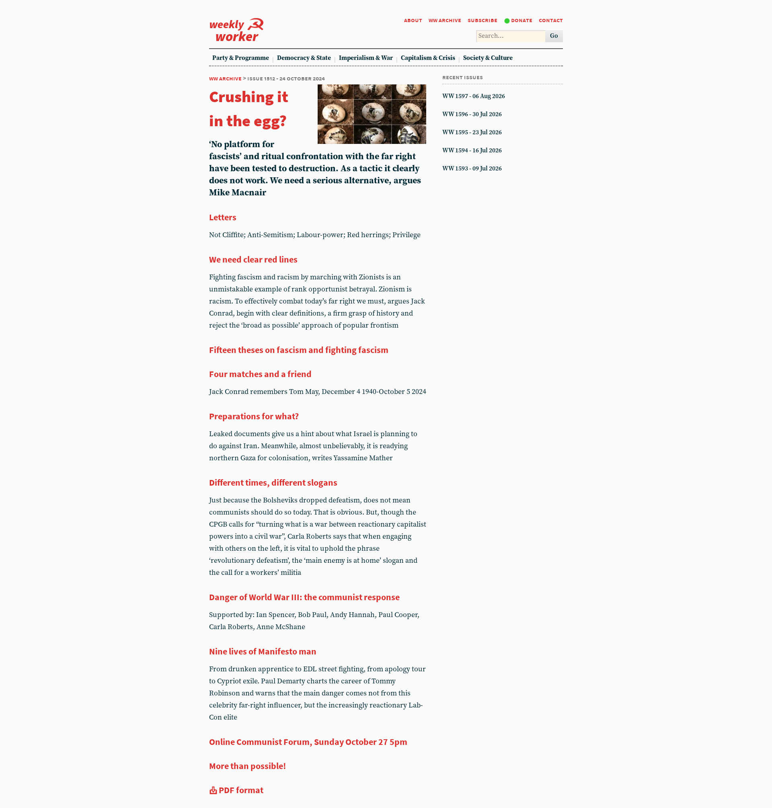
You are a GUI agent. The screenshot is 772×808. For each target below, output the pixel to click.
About (413, 20)
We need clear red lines (253, 259)
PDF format (241, 790)
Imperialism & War (366, 58)
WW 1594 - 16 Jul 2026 (472, 150)
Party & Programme (240, 58)
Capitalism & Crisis (428, 58)
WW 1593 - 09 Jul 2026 (472, 168)
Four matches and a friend (260, 373)
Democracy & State (304, 58)
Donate (521, 20)
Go (554, 36)
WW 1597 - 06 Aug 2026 (473, 96)
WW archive (445, 20)
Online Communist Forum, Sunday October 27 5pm (308, 741)
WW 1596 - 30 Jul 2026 (472, 114)
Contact (551, 20)
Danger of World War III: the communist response (304, 597)
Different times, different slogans (273, 482)
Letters (222, 217)
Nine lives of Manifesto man (262, 651)
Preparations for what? (254, 416)
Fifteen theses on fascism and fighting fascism (298, 349)
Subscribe (482, 20)
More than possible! (247, 765)
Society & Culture (488, 58)
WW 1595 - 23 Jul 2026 (472, 132)
